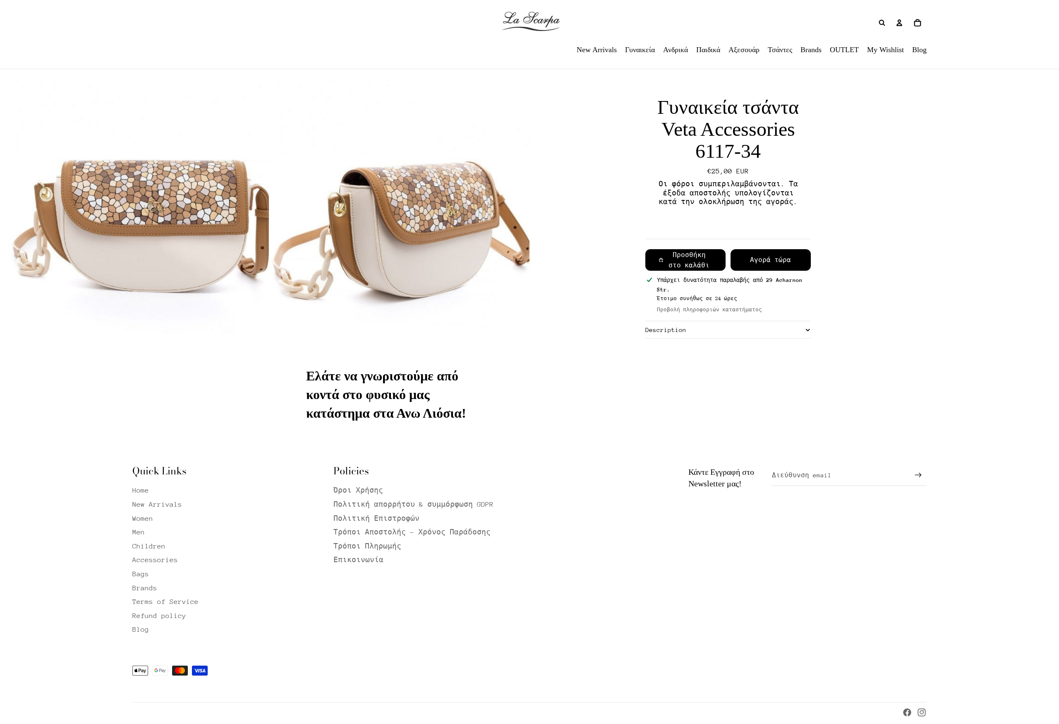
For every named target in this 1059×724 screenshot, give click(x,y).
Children (148, 546)
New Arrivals (157, 504)
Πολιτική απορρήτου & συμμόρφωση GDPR (413, 504)
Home (140, 490)
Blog (140, 629)
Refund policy (159, 616)
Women (142, 518)
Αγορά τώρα (770, 260)
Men (138, 532)
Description (665, 329)
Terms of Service (165, 602)
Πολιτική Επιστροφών (376, 518)
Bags (140, 574)
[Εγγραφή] (918, 475)
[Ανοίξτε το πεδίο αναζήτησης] (882, 23)
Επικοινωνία (358, 560)
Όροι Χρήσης (358, 490)
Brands (144, 588)
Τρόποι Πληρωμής (367, 546)
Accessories (155, 560)
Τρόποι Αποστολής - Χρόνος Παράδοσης (412, 532)
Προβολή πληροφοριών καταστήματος (709, 310)
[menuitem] (597, 50)
